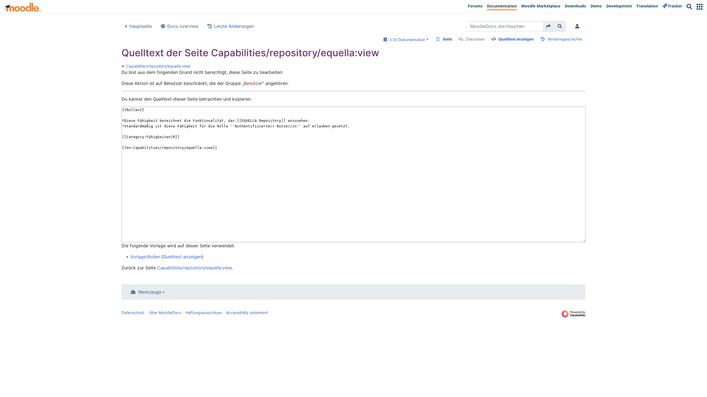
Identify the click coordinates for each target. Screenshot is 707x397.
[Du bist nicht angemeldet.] (578, 26)
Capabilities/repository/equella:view (158, 66)
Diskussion (475, 39)
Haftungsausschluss (204, 312)
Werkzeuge (149, 292)
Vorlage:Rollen (145, 256)
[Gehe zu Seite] (548, 26)
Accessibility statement (247, 312)
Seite (447, 39)
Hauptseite (140, 26)
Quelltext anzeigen (516, 39)
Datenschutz (133, 312)
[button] (699, 6)
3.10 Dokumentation (406, 39)
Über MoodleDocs (165, 312)
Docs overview (183, 26)
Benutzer (253, 83)
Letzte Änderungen (234, 26)
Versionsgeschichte (564, 39)
